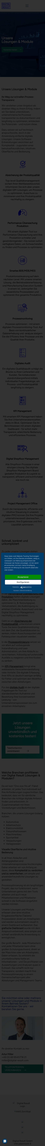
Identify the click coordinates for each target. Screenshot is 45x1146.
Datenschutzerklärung (26, 590)
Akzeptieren (23, 577)
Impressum (16, 590)
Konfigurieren (23, 582)
